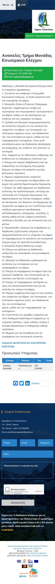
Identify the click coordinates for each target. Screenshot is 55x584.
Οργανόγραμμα (43, 35)
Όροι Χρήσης (35, 546)
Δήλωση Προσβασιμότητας (18, 546)
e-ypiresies (7, 529)
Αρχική (29, 35)
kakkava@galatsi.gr (24, 76)
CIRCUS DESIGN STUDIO (37, 556)
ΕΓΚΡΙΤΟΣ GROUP (37, 553)
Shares (35, 383)
